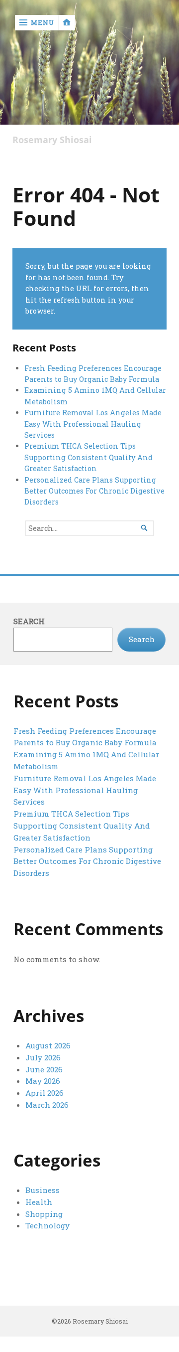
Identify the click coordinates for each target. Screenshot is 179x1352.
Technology (47, 1225)
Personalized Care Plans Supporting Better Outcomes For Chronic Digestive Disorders (94, 491)
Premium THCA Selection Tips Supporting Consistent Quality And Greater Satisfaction (88, 457)
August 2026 (48, 1045)
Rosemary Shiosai (52, 140)
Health (38, 1202)
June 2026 (44, 1069)
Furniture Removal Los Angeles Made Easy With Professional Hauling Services (93, 424)
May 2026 (42, 1081)
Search (29, 621)
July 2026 (43, 1057)
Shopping (44, 1214)
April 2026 (44, 1093)
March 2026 (47, 1105)
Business (42, 1190)
